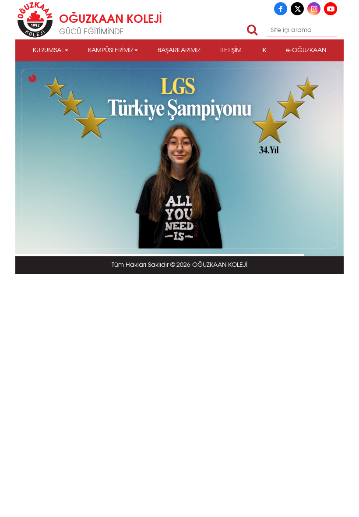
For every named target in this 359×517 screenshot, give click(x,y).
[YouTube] (330, 8)
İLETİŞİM (231, 50)
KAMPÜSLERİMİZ (111, 50)
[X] (297, 8)
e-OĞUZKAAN (306, 50)
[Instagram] (313, 8)
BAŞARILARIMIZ (179, 50)
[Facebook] (280, 8)
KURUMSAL (48, 50)
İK (263, 50)
